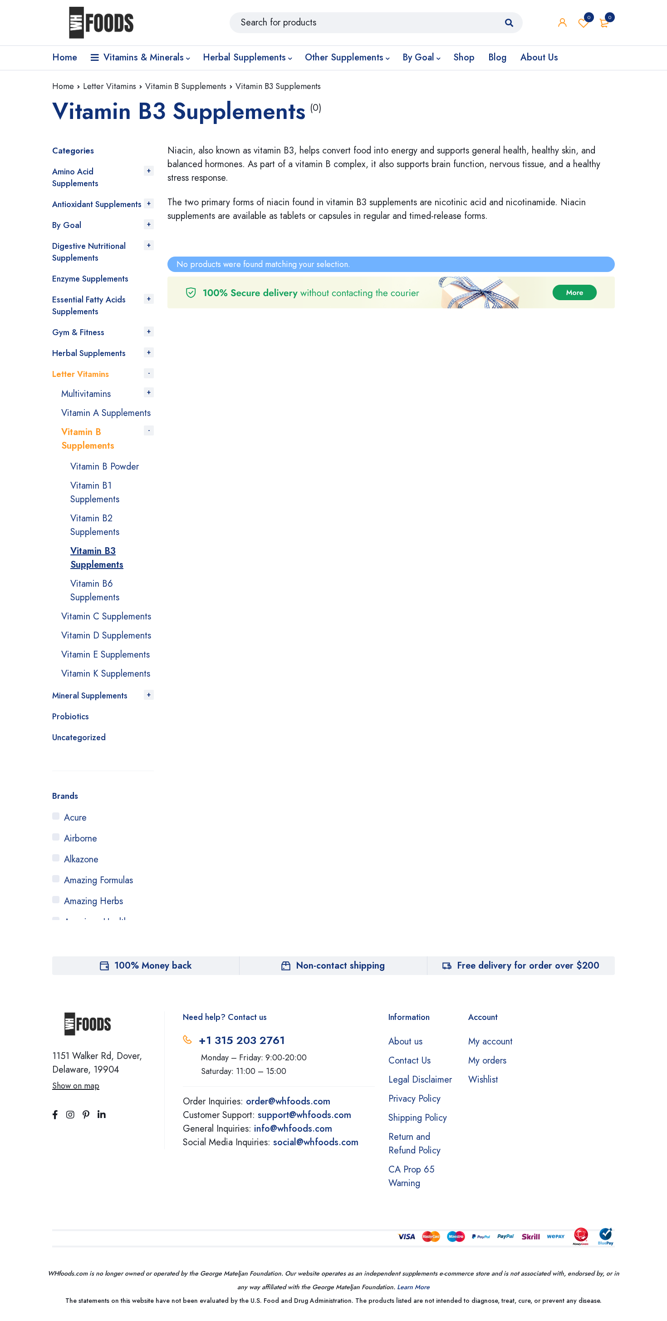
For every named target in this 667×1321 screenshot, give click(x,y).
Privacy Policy (414, 1098)
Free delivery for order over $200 (528, 965)
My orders (487, 1060)
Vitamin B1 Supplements (94, 492)
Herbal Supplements (89, 353)
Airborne (80, 838)
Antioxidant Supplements (97, 204)
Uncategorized (79, 737)
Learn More (413, 1286)
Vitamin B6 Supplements (94, 590)
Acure (75, 817)
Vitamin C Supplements (106, 616)
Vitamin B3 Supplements (96, 557)
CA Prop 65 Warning (411, 1176)
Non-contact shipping (340, 965)
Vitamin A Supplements (106, 413)
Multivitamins (86, 394)
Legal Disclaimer (420, 1079)
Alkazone (81, 859)
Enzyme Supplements (90, 279)
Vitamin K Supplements (105, 673)
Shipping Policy (417, 1117)
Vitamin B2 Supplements (94, 525)
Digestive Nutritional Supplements (89, 252)
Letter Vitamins (109, 86)
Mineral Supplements (90, 696)
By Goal (66, 225)
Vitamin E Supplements (105, 654)
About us (405, 1041)
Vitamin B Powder (104, 466)
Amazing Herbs (93, 901)
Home (63, 86)
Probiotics (70, 716)
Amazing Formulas (98, 880)
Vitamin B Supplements (185, 86)
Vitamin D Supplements (106, 635)
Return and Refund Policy (414, 1143)
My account (490, 1041)
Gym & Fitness (78, 332)
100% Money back (153, 965)
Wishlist (589, 17)
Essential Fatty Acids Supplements (89, 305)
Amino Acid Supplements (75, 177)
